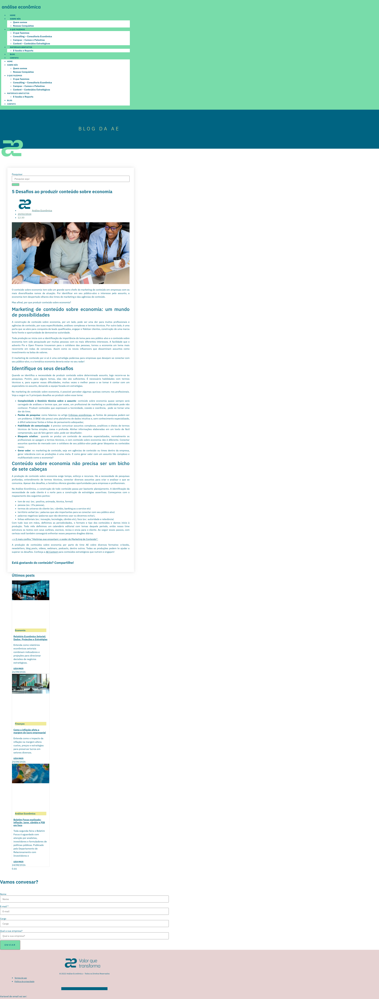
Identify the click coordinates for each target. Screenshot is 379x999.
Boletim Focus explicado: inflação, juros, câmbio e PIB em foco (29, 822)
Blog (12, 54)
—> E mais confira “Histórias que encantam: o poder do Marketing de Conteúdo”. (55, 539)
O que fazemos (17, 29)
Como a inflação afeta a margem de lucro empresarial (29, 731)
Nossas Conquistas (23, 25)
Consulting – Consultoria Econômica (32, 36)
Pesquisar (17, 174)
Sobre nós (15, 19)
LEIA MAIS (18, 668)
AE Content (52, 551)
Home (12, 15)
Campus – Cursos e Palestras (29, 39)
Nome (3, 894)
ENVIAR (10, 944)
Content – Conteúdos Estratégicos (31, 43)
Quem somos (20, 22)
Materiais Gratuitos (21, 47)
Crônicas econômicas (79, 414)
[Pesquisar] (15, 184)
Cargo (3, 918)
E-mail (4, 906)
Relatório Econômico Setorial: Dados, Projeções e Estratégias (30, 638)
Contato (14, 58)
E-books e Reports (23, 50)
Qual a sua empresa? (11, 931)
